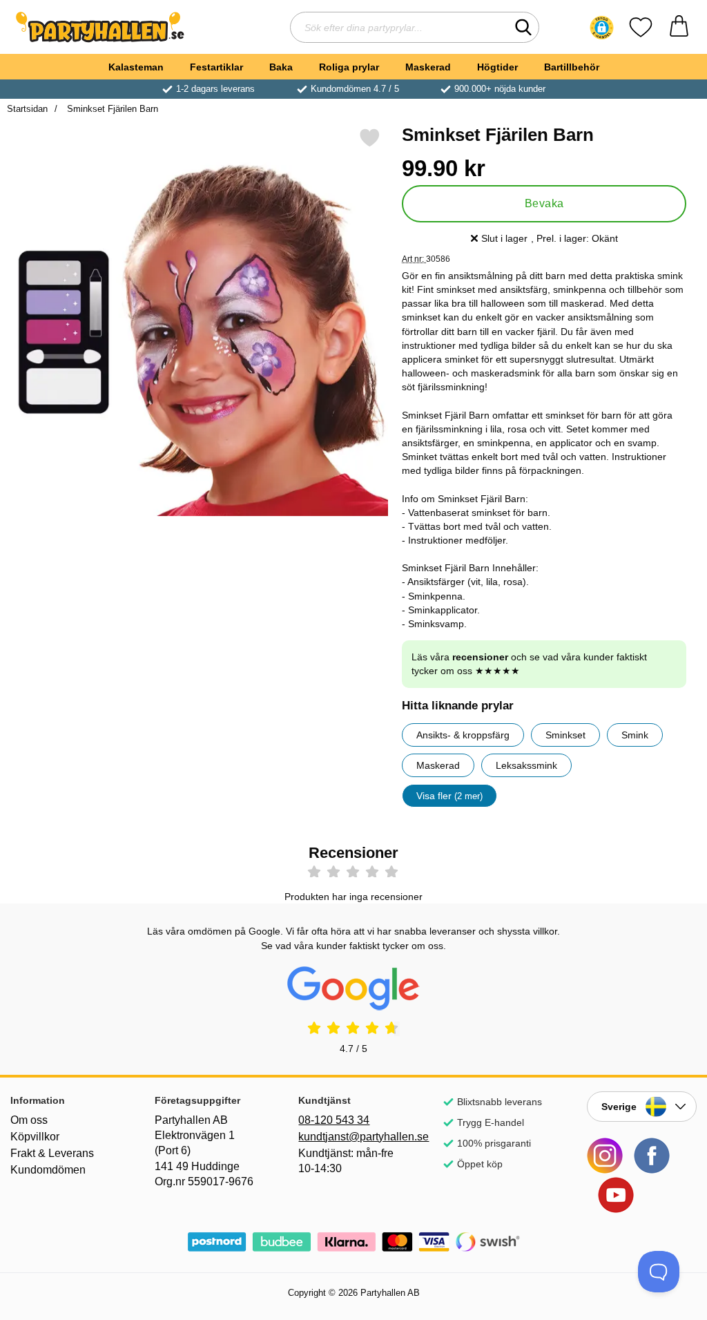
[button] (601, 27)
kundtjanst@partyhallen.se (353, 1136)
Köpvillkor (34, 1136)
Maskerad (428, 67)
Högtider (497, 67)
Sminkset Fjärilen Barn (111, 109)
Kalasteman (136, 67)
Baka (281, 67)
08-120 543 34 (333, 1120)
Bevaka (544, 203)
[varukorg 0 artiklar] (679, 27)
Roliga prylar (349, 67)
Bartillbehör (571, 67)
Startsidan (27, 109)
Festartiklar (216, 67)
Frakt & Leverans (52, 1153)
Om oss (29, 1120)
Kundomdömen (48, 1170)
